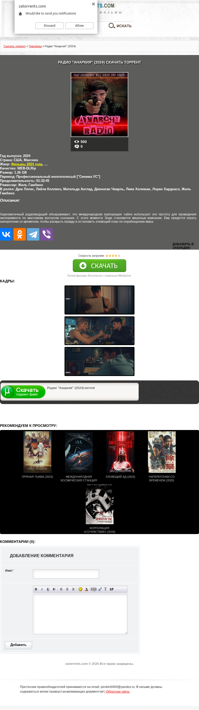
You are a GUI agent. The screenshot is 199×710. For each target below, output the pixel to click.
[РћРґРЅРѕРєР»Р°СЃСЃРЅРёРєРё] (19, 234)
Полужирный (36, 589)
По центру (67, 589)
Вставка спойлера (112, 589)
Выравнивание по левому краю (61, 589)
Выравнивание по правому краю (73, 589)
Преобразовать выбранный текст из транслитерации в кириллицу (106, 589)
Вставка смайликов (80, 589)
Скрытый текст (94, 589)
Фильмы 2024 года (26, 164)
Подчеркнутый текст (48, 589)
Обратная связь (118, 691)
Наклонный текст (42, 589)
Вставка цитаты (100, 589)
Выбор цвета (86, 589)
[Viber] (46, 234)
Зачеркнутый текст (54, 589)
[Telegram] (33, 234)
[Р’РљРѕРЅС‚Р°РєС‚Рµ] (6, 234)
